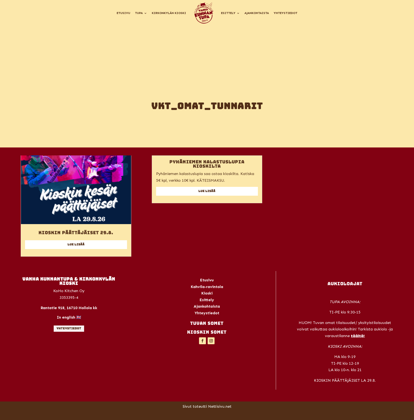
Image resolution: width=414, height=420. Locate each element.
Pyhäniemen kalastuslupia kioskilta (207, 164)
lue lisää (76, 244)
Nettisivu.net (220, 406)
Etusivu (123, 13)
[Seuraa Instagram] (211, 340)
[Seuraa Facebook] (202, 340)
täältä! (358, 335)
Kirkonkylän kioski (169, 13)
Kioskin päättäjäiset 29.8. (76, 233)
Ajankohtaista (257, 13)
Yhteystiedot (285, 13)
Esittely (228, 13)
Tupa (139, 13)
